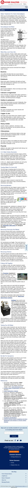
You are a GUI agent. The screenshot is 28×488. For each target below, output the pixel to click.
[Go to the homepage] (14, 2)
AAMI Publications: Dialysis (11, 391)
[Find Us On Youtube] (21, 440)
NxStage (13, 300)
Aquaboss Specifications (10, 417)
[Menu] (1, 10)
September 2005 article (9, 225)
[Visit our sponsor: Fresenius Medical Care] (22, 277)
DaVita (12, 462)
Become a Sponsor (14, 451)
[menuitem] (14, 474)
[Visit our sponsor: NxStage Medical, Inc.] (6, 308)
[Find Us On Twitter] (17, 440)
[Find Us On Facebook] (15, 440)
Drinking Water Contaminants (11, 388)
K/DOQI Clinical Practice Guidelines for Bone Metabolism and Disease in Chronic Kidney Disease (15, 420)
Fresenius (6, 273)
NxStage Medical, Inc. (16, 456)
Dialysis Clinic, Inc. (15, 465)
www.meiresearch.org (17, 387)
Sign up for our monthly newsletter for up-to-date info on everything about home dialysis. (14, 428)
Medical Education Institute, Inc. (21, 486)
